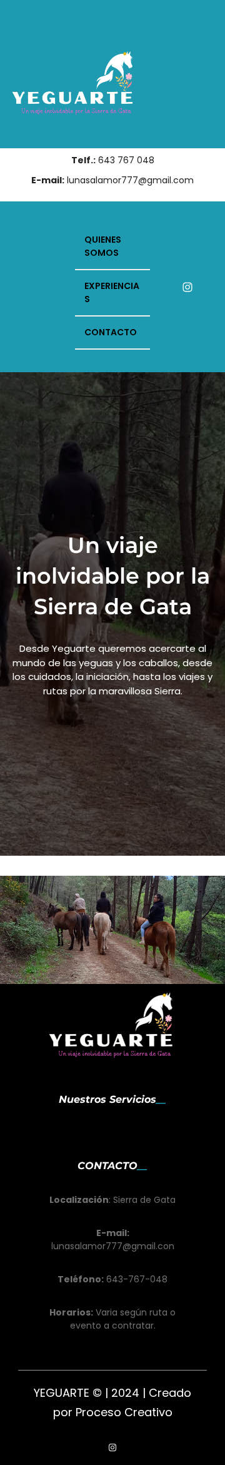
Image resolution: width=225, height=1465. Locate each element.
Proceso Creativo (124, 1412)
